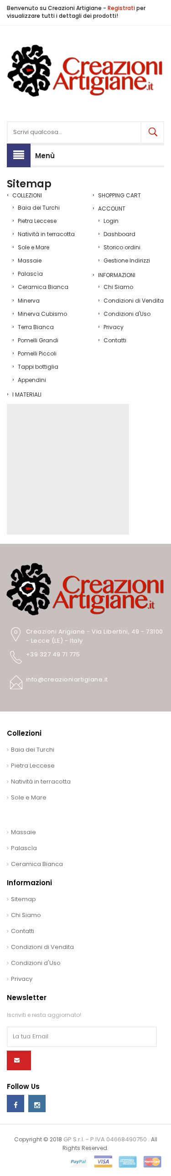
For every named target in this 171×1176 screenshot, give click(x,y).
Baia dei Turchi (39, 207)
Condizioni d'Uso (127, 314)
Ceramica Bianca (43, 287)
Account (111, 208)
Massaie (29, 260)
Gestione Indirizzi (127, 260)
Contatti (115, 340)
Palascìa (30, 274)
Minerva (29, 300)
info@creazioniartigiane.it (67, 679)
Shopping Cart (119, 195)
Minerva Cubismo (42, 314)
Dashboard (119, 234)
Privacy (114, 327)
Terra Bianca (36, 327)
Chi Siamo (118, 287)
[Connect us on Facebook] (15, 1103)
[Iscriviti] (19, 1060)
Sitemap (23, 899)
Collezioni (27, 195)
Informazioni (116, 275)
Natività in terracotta (46, 234)
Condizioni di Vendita (134, 300)
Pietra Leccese (37, 221)
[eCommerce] (85, 70)
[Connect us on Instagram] (37, 1103)
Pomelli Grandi (38, 340)
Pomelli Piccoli (37, 353)
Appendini (32, 380)
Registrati (121, 8)
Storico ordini (122, 247)
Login (111, 221)
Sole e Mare (33, 247)
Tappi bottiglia (38, 367)
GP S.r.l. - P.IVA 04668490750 (105, 1139)
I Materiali (26, 394)
